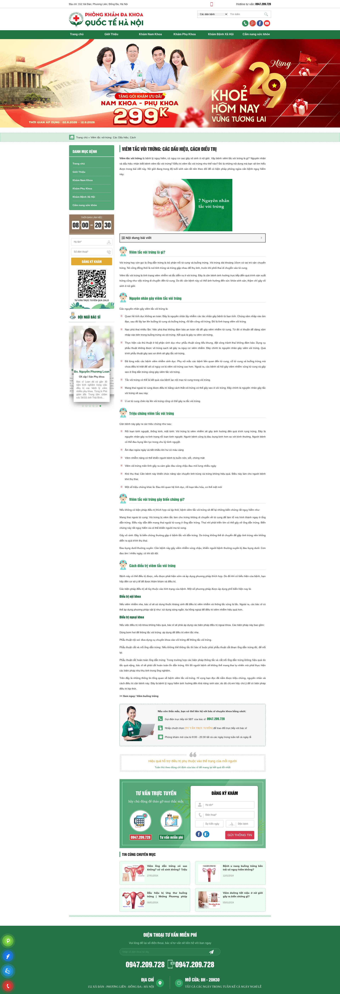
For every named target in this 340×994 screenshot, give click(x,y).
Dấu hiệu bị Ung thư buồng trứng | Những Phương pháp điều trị (167, 896)
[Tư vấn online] (260, 24)
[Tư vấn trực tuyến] (199, 728)
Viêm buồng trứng (147, 696)
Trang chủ (77, 34)
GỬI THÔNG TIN (240, 835)
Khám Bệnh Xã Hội (221, 34)
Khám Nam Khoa (150, 34)
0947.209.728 (216, 718)
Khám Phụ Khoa (185, 34)
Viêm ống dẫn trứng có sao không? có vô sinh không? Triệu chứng (167, 869)
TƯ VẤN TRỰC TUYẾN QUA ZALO (92, 300)
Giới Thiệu (111, 34)
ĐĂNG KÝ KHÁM (92, 261)
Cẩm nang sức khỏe (256, 34)
